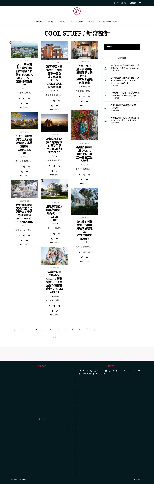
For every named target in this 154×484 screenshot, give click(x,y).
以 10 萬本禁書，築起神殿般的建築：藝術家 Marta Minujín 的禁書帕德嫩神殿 (24, 75)
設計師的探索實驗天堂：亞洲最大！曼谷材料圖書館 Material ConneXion (24, 213)
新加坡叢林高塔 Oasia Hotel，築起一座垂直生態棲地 (84, 154)
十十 (85, 242)
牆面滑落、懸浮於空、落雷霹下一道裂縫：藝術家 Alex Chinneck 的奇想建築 (54, 77)
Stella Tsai (55, 296)
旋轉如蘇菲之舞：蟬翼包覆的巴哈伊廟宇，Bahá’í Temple (54, 145)
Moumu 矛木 (86, 86)
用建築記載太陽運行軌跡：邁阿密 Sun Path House (54, 213)
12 (94, 329)
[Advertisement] (41, 432)
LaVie (25, 88)
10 (80, 329)
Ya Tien (55, 91)
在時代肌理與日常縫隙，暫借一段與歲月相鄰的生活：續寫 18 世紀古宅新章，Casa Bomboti (125, 80)
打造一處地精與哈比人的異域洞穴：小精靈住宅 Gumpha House (24, 144)
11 (87, 329)
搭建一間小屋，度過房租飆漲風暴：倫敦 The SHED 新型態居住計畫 (84, 74)
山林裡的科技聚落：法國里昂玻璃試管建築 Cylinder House (84, 230)
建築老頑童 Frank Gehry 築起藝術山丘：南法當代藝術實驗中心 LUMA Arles (54, 282)
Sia (55, 156)
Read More (24, 107)
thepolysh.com (22, 462)
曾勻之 (25, 157)
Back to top (135, 462)
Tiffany (85, 164)
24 (54, 337)
